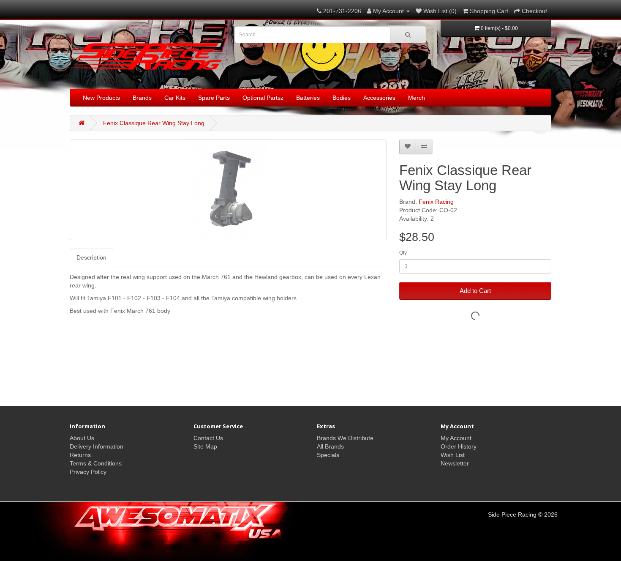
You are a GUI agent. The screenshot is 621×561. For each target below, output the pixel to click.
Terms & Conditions (96, 463)
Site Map (205, 446)
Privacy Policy (88, 471)
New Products (101, 97)
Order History (459, 446)
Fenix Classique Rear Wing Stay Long (153, 123)
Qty (403, 253)
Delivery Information (96, 446)
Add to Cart (475, 290)
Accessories (379, 97)
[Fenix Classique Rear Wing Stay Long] (228, 190)
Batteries (308, 97)
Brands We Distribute (345, 438)
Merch (416, 97)
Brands (142, 97)
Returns (80, 455)
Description (91, 257)
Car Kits (174, 97)
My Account (456, 438)
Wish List (453, 455)
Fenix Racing (436, 201)
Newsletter (455, 463)
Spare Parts (214, 97)
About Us (82, 438)
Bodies (341, 97)
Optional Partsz (262, 97)
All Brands (330, 446)
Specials (328, 455)
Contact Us (208, 438)
